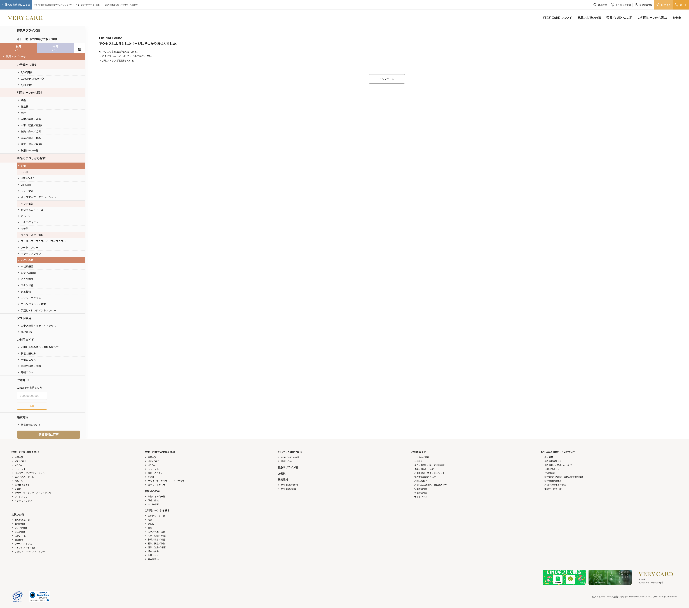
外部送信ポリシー (553, 469)
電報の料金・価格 (31, 366)
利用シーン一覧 (29, 150)
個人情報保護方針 (553, 461)
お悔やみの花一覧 (156, 496)
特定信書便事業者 (553, 480)
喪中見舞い (153, 559)
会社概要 (548, 457)
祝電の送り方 (28, 353)
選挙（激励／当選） (32, 144)
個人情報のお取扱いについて (558, 465)
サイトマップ (420, 496)
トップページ (386, 79)
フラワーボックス (31, 298)
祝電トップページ (16, 56)
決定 (32, 406)
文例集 (676, 18)
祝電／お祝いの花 (589, 18)
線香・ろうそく (155, 473)
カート (683, 5)
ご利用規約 (549, 473)
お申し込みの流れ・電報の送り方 (39, 347)
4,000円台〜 (28, 85)
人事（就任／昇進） (32, 125)
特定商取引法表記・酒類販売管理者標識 (563, 476)
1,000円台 (26, 72)
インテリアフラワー (32, 253)
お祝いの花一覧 (22, 519)
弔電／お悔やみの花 (619, 18)
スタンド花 (27, 285)
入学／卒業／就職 (31, 119)
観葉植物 (26, 291)
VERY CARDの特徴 (290, 457)
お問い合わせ (420, 480)
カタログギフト (29, 222)
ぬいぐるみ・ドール (32, 210)
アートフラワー (29, 247)
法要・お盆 (153, 555)
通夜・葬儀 (153, 551)
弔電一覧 (152, 457)
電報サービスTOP (553, 488)
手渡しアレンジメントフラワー (38, 310)
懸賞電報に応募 (49, 434)
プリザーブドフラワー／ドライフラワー (43, 241)
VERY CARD (27, 178)
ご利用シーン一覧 (156, 515)
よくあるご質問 (421, 457)
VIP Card (26, 184)
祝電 (23, 166)
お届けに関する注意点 (555, 484)
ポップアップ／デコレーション (38, 197)
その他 (24, 228)
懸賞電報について (31, 424)
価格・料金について (424, 469)
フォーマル (27, 191)
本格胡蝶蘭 (27, 266)
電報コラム (27, 372)
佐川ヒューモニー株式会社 (649, 583)
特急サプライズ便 (28, 30)
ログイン (666, 5)
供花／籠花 (153, 500)
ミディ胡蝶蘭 (28, 272)
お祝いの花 (27, 260)
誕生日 (24, 106)
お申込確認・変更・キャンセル (38, 325)
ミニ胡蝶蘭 (27, 279)
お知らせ (418, 461)
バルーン (26, 216)
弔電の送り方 (28, 359)
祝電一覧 (19, 457)
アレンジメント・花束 (33, 304)
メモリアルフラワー (157, 484)
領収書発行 (27, 332)
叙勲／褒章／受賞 (31, 131)
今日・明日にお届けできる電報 (37, 39)
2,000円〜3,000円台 (32, 78)
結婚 (23, 100)
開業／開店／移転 (31, 138)
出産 (23, 112)
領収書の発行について (425, 476)
